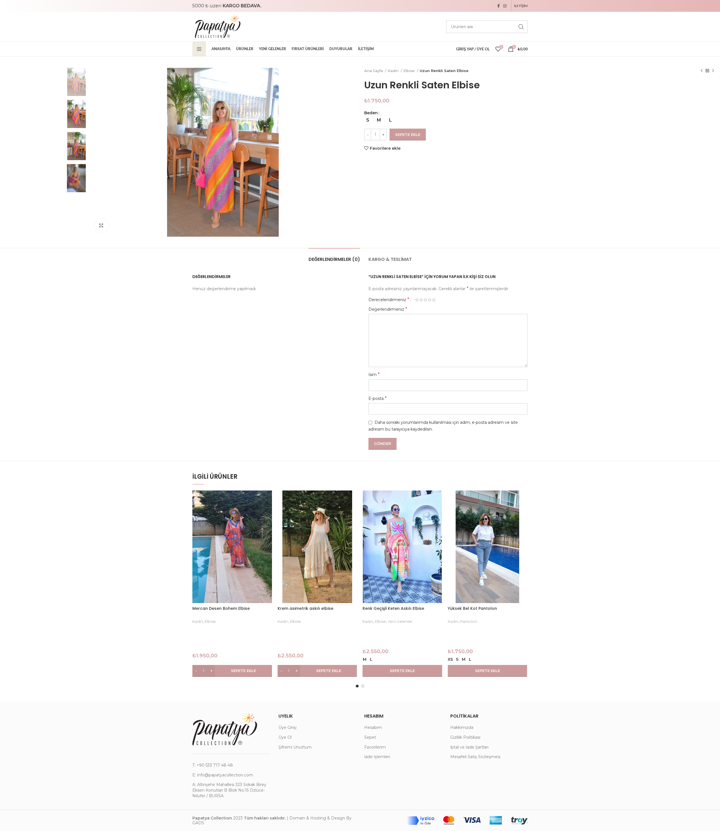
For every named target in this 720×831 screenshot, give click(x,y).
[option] (45, 82)
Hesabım (373, 727)
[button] (232, 671)
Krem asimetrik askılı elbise (305, 608)
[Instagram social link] (504, 6)
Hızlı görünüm (268, 499)
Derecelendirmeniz (388, 299)
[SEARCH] (521, 26)
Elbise (409, 70)
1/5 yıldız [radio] (417, 300)
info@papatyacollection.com (225, 775)
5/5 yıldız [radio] (434, 300)
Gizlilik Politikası (465, 737)
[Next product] (713, 71)
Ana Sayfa (374, 70)
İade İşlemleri (377, 756)
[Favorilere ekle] (268, 512)
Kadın (393, 70)
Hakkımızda (461, 727)
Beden (371, 112)
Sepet (370, 737)
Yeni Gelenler (400, 621)
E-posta (377, 398)
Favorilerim (375, 747)
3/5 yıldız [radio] (425, 300)
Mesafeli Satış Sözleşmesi (475, 756)
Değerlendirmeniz (387, 309)
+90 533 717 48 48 (215, 765)
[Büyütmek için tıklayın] (101, 225)
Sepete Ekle (407, 134)
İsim (374, 374)
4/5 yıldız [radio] (430, 300)
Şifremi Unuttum (295, 747)
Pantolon (468, 621)
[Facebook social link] (498, 6)
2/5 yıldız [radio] (421, 300)
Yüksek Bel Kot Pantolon (472, 608)
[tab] (334, 256)
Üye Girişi (287, 727)
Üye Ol (285, 737)
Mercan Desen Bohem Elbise (221, 608)
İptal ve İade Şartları (469, 747)
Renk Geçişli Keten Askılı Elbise (393, 608)
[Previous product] (702, 71)
